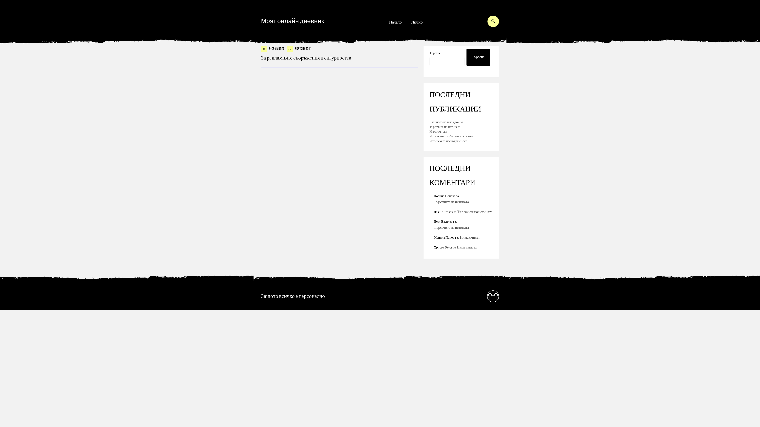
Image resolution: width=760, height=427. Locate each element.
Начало (395, 22)
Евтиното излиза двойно (446, 122)
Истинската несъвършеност (448, 141)
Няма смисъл (438, 131)
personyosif (302, 49)
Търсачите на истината (444, 126)
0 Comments (276, 49)
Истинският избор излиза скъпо (451, 136)
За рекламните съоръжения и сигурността (306, 58)
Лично (417, 22)
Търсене (435, 53)
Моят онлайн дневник (292, 21)
